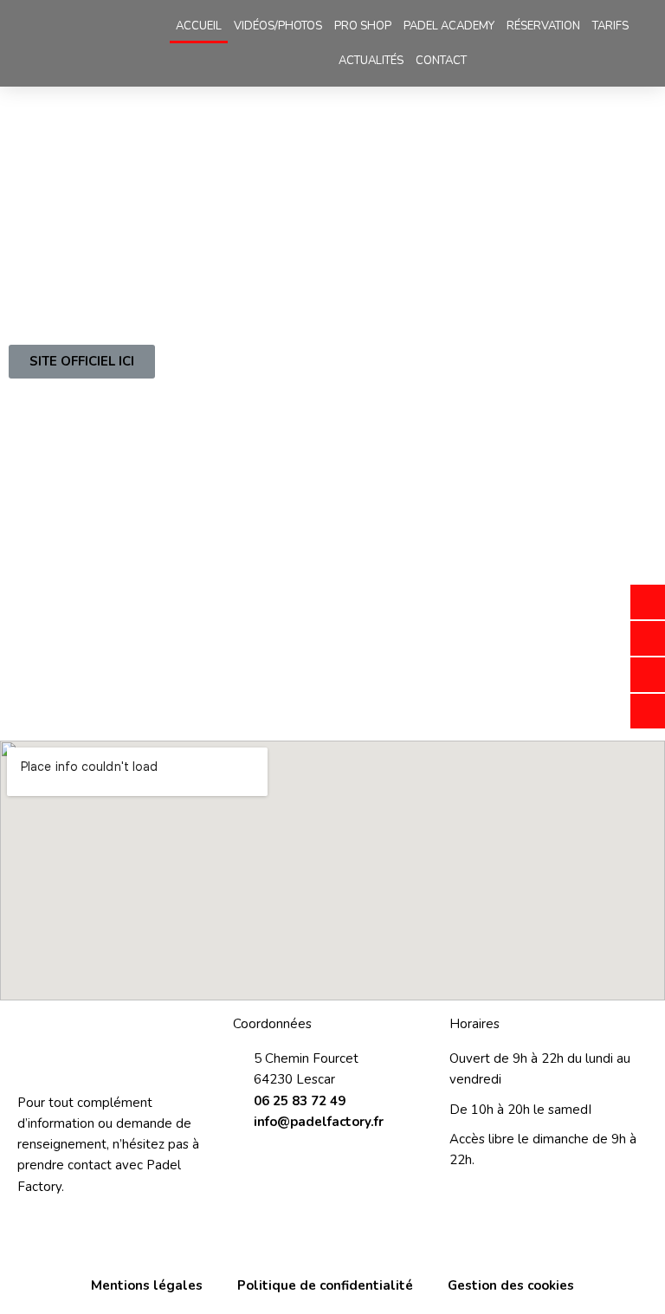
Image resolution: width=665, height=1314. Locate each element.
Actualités (371, 60)
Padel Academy (449, 26)
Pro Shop (362, 26)
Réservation (543, 26)
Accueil (199, 26)
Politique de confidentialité (325, 1285)
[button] (82, 362)
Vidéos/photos (278, 26)
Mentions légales (147, 1285)
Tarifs (610, 26)
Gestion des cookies (511, 1285)
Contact (441, 60)
